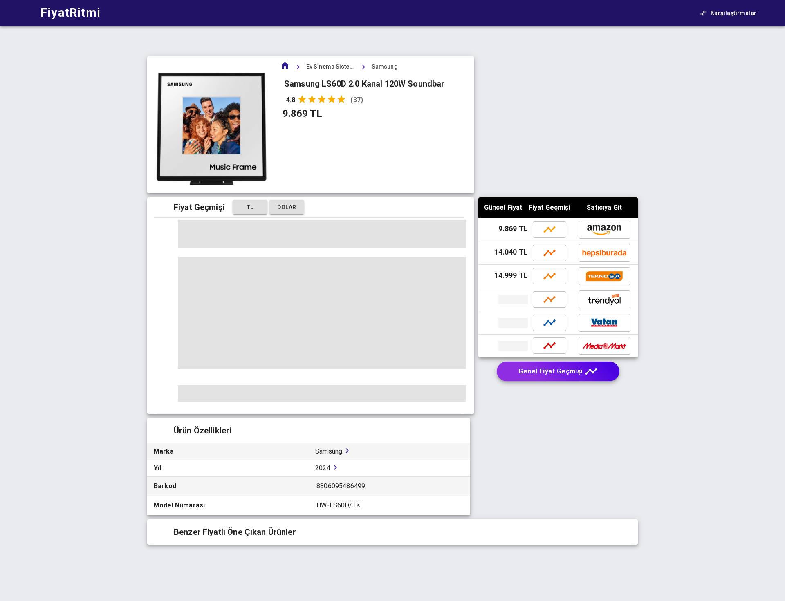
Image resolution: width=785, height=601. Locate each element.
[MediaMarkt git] (504, 346)
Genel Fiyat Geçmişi (550, 371)
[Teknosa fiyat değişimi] (549, 276)
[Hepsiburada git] (604, 253)
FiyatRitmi (70, 13)
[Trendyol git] (504, 299)
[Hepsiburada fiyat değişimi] (549, 253)
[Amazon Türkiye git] (604, 230)
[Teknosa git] (604, 276)
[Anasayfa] (285, 68)
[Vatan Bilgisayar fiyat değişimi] (549, 323)
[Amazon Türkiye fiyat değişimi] (549, 229)
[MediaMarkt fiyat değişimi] (549, 345)
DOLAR (286, 207)
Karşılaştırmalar (733, 13)
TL (250, 207)
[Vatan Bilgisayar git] (504, 323)
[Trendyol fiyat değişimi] (549, 299)
